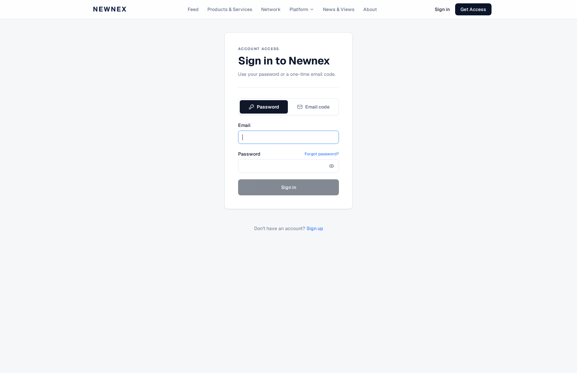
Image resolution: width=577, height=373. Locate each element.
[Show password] (331, 166)
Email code (317, 107)
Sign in (442, 9)
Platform (299, 9)
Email (244, 125)
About (370, 9)
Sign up (315, 228)
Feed (193, 9)
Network (271, 9)
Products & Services (229, 9)
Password (268, 107)
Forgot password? (322, 154)
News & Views (339, 9)
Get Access (473, 9)
